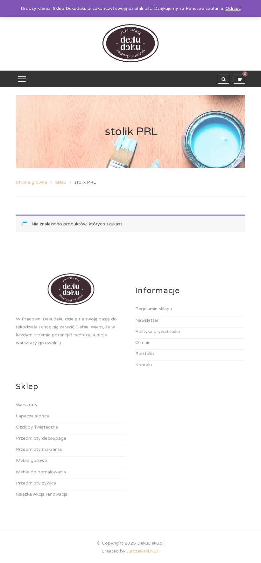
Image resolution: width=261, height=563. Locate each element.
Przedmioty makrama (39, 449)
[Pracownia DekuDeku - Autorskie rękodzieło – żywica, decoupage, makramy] (130, 43)
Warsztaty (27, 405)
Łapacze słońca (32, 416)
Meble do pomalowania (41, 472)
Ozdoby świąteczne (37, 427)
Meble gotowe (31, 460)
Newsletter (147, 320)
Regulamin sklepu (153, 309)
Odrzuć (233, 8)
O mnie (143, 342)
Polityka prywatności (157, 331)
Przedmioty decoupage (41, 438)
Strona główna (31, 182)
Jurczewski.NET (143, 551)
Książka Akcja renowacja (41, 494)
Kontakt (143, 364)
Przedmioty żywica (36, 483)
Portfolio (144, 353)
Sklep (61, 182)
